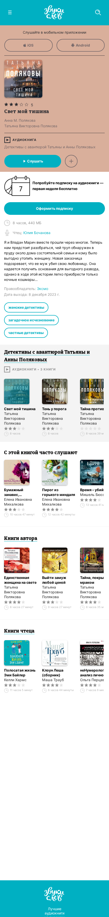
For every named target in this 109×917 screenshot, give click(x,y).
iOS (30, 45)
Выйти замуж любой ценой (54, 580)
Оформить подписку (54, 208)
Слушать (35, 161)
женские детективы (26, 307)
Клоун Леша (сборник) (52, 672)
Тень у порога (54, 409)
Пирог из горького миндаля (58, 492)
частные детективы (26, 332)
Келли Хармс (15, 680)
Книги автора (20, 538)
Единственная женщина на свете (20, 580)
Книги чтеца (19, 631)
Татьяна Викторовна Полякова (14, 418)
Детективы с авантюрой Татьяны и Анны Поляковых (50, 147)
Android (83, 45)
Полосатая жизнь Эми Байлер (19, 672)
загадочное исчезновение (31, 320)
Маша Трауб (53, 680)
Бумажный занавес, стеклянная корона (14, 492)
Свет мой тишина (19, 409)
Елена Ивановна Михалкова (18, 501)
